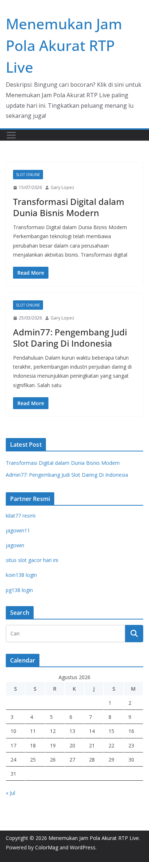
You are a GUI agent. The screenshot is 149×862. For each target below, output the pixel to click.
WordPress (82, 847)
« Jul (10, 792)
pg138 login (19, 590)
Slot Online (28, 174)
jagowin (15, 545)
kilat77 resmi (20, 515)
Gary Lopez (62, 187)
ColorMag (46, 847)
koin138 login (21, 574)
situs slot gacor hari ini (32, 560)
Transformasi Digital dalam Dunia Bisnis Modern (68, 207)
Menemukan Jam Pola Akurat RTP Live (64, 45)
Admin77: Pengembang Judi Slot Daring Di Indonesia (70, 337)
